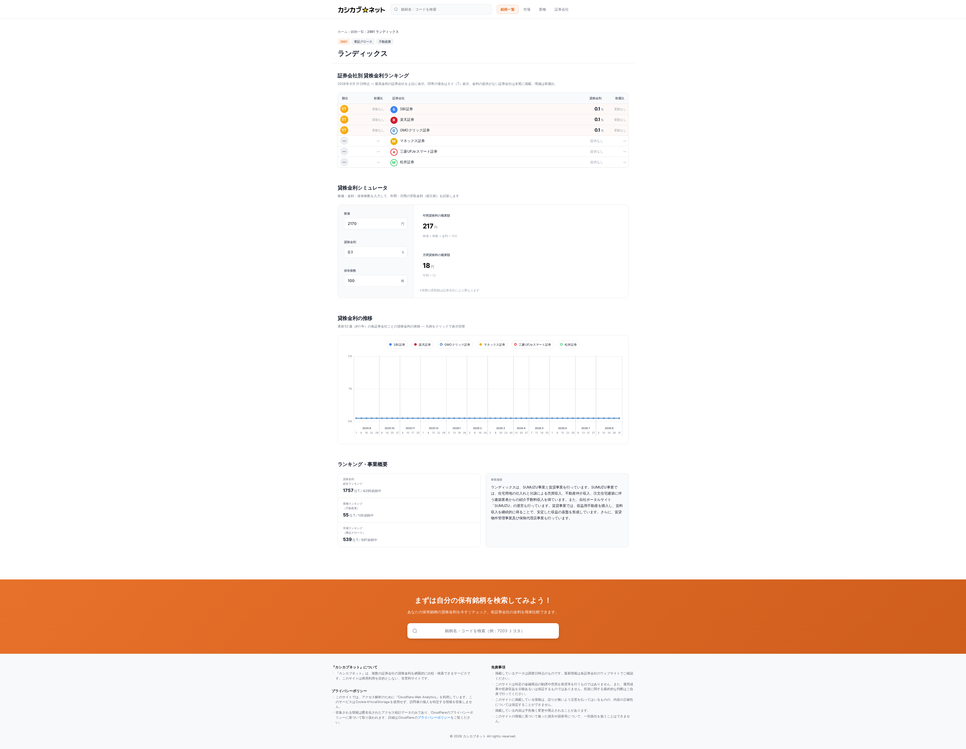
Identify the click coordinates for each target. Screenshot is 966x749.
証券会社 (562, 9)
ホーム (343, 32)
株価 (347, 213)
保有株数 (350, 270)
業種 (542, 9)
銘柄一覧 (508, 9)
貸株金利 (350, 242)
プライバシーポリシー (434, 717)
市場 (526, 9)
